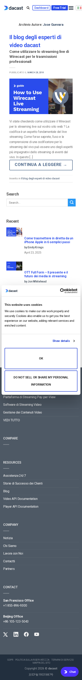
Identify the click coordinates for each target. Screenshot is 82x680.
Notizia (8, 538)
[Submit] (72, 202)
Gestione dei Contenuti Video (22, 412)
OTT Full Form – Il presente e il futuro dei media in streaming (46, 274)
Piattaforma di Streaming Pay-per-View (29, 397)
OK (41, 358)
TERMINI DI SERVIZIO (62, 659)
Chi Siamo (10, 546)
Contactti (9, 561)
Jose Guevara (53, 25)
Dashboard (41, 7)
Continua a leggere (41, 164)
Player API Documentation (20, 506)
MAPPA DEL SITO (42, 662)
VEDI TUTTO (11, 420)
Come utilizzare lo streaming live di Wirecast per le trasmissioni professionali (39, 56)
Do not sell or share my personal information (41, 381)
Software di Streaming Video (22, 405)
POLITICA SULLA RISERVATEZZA (32, 659)
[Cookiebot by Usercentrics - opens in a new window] (60, 290)
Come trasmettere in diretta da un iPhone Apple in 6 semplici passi (48, 240)
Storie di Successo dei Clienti (22, 483)
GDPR (10, 659)
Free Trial (59, 7)
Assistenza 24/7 (14, 476)
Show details (61, 341)
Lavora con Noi (13, 553)
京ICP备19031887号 (41, 674)
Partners (9, 569)
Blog (6, 491)
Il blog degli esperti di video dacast (40, 178)
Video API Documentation (20, 499)
